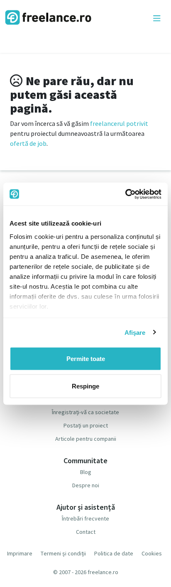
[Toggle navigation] (157, 18)
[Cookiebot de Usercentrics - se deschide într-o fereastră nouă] (125, 194)
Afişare (135, 332)
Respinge (85, 385)
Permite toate (85, 358)
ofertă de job (28, 143)
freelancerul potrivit (119, 123)
